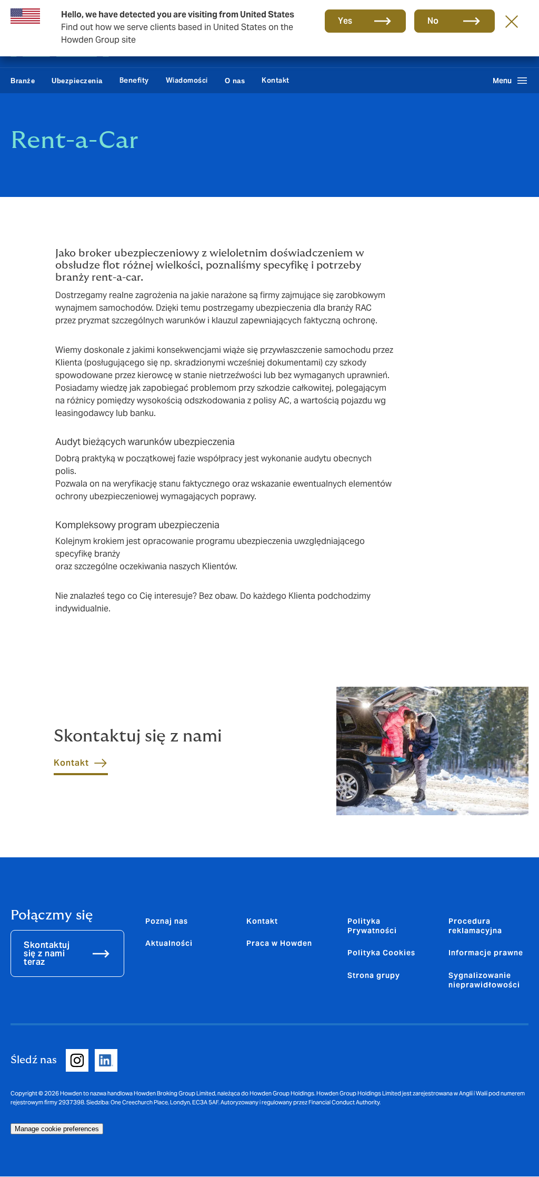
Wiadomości (187, 80)
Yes (345, 20)
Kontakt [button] (71, 762)
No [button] (433, 20)
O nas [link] (235, 81)
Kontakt (276, 80)
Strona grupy (373, 975)
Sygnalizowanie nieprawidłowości (484, 980)
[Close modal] (511, 21)
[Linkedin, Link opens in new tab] (106, 1060)
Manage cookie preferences (57, 1129)
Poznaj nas (166, 921)
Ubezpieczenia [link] (77, 81)
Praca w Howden (279, 943)
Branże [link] (23, 81)
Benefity (134, 80)
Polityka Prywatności (372, 925)
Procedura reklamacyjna (475, 925)
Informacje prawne (485, 952)
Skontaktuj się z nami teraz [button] (46, 953)
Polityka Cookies (381, 952)
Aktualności (169, 943)
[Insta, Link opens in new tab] (77, 1060)
